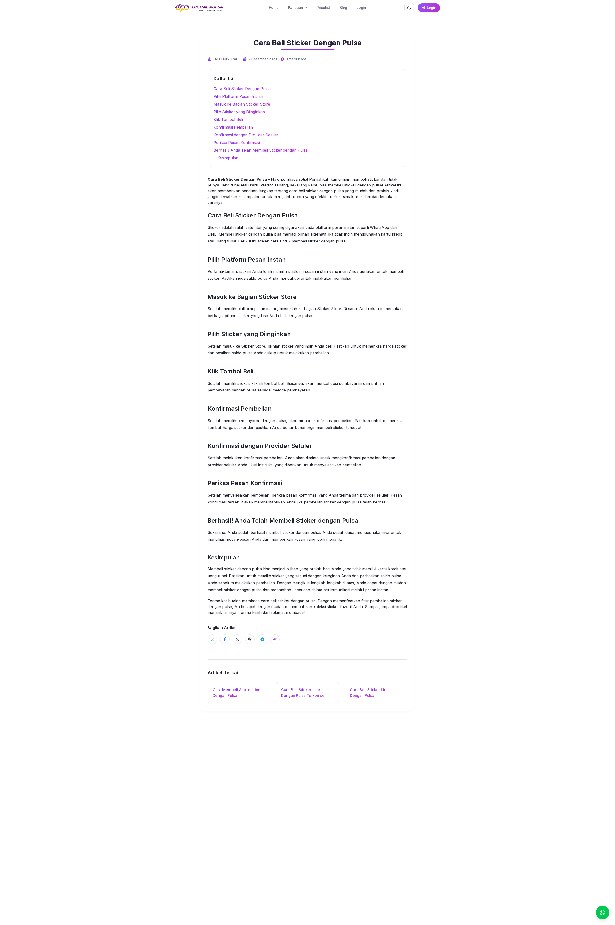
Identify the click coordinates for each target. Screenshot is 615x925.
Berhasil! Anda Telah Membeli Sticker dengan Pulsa (261, 150)
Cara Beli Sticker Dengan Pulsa (242, 88)
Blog (343, 8)
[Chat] (602, 912)
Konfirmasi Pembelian (233, 127)
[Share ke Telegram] (262, 639)
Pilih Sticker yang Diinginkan (239, 111)
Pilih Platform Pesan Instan (238, 96)
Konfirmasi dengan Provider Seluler (246, 134)
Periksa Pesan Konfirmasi (237, 142)
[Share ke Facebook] (225, 639)
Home (273, 8)
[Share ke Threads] (250, 639)
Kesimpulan (227, 157)
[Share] (275, 639)
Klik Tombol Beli (228, 119)
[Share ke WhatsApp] (212, 639)
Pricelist (323, 8)
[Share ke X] (237, 639)
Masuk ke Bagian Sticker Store (242, 104)
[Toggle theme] (409, 7)
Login (361, 8)
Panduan (295, 8)
